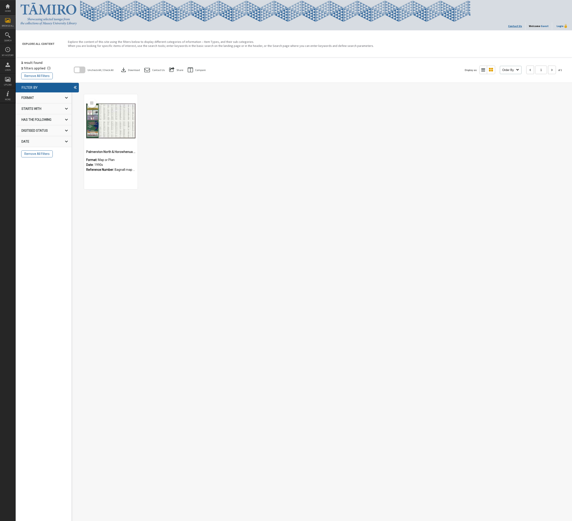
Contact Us (515, 26)
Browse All (8, 25)
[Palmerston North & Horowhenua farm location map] (110, 121)
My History (8, 55)
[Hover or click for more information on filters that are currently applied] (49, 68)
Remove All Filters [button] (37, 76)
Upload (8, 84)
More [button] (8, 99)
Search (8, 40)
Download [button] (130, 70)
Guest (545, 26)
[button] (154, 70)
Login (8, 70)
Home (8, 11)
